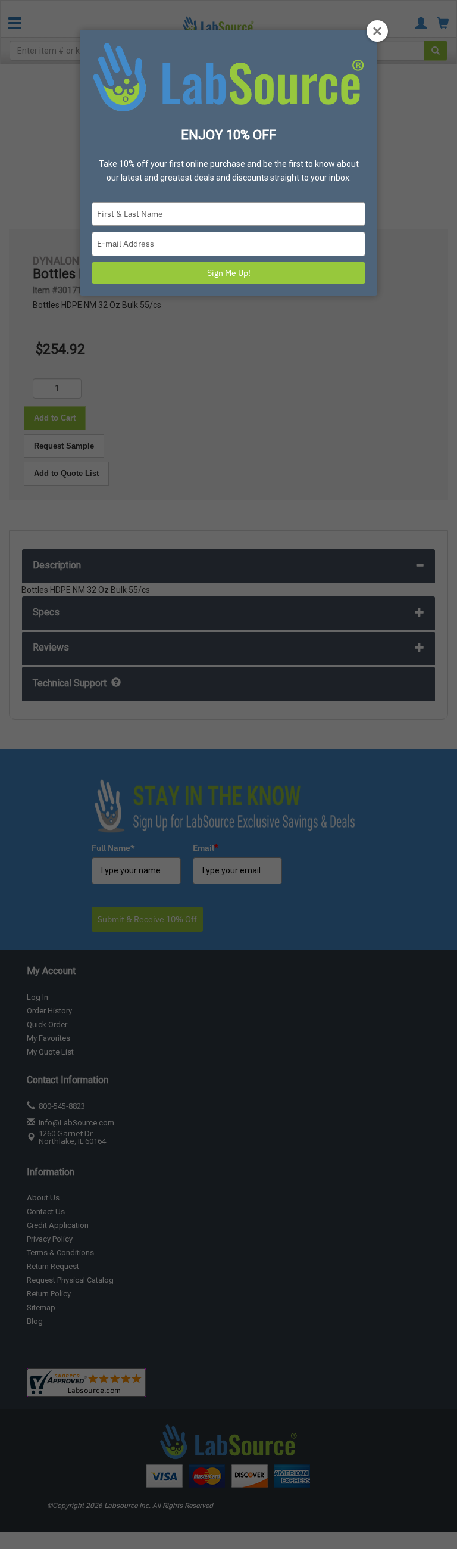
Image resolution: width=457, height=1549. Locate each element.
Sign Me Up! (229, 273)
